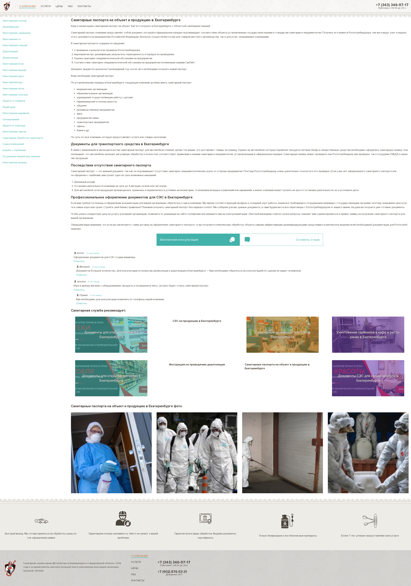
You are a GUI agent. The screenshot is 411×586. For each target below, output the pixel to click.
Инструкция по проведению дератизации (197, 364)
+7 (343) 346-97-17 (392, 6)
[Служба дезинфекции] (7, 6)
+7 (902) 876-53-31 (172, 573)
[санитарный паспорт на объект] (368, 452)
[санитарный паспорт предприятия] (111, 452)
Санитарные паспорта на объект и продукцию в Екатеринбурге (277, 366)
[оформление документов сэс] (282, 452)
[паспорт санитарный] (197, 452)
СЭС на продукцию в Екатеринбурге (197, 321)
